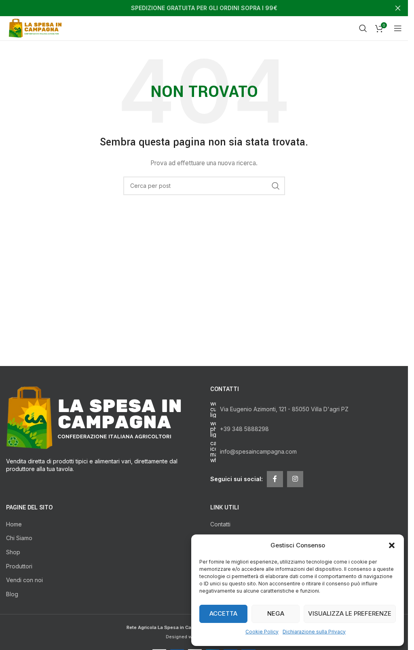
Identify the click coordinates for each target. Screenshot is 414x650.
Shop (13, 552)
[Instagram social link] (295, 479)
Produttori (19, 566)
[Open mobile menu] (398, 28)
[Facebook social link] (275, 479)
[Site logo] (36, 27)
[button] (392, 545)
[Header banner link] (204, 8)
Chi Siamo (19, 537)
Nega (275, 613)
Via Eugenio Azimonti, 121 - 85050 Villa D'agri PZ (284, 409)
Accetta (223, 613)
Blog (12, 594)
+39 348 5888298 (244, 428)
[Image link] (93, 416)
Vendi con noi (24, 579)
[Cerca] (363, 28)
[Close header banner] (398, 8)
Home (14, 524)
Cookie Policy (262, 632)
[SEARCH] (275, 186)
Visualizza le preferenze (349, 613)
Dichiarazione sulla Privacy (314, 632)
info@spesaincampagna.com (258, 451)
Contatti (220, 524)
